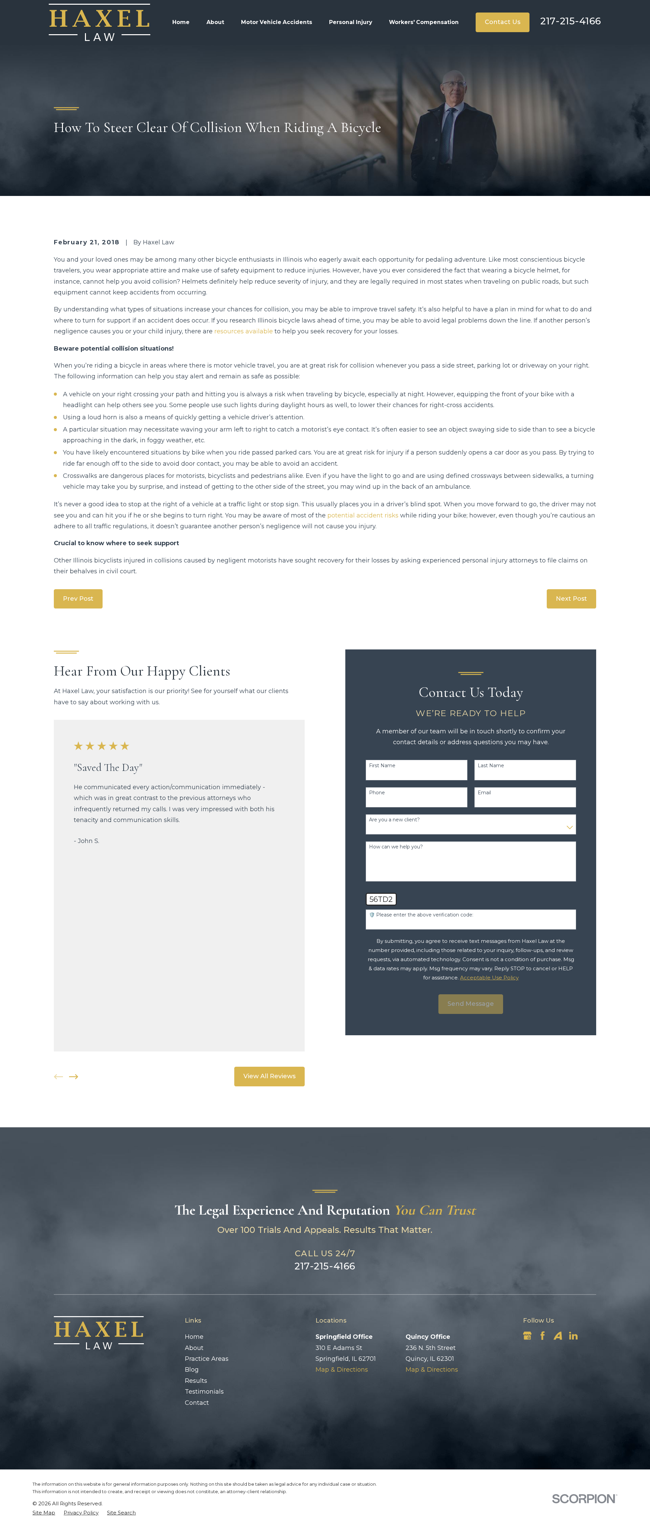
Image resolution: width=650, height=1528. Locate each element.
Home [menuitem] (181, 22)
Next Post (571, 598)
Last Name (491, 766)
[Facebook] (542, 1335)
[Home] (99, 22)
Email (484, 793)
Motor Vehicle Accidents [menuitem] (276, 22)
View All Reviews (269, 1076)
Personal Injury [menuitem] (350, 22)
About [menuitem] (215, 22)
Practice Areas (207, 1359)
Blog (192, 1369)
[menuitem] (43, 1512)
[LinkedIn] (573, 1335)
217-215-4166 (570, 21)
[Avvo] (558, 1335)
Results (196, 1381)
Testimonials (204, 1391)
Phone (377, 793)
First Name (382, 766)
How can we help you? (396, 847)
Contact (197, 1403)
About (194, 1348)
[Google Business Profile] (527, 1335)
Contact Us (502, 22)
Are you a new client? (394, 820)
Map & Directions (342, 1369)
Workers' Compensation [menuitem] (424, 22)
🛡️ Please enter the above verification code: (421, 915)
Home (194, 1337)
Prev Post (78, 598)
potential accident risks (362, 515)
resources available (243, 331)
